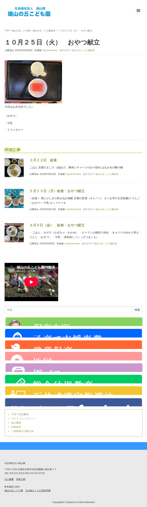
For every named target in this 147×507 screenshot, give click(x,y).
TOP (7, 30)
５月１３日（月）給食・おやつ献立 (57, 191)
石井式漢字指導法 (73, 390)
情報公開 (20, 479)
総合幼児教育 (73, 379)
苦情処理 (16, 426)
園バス (73, 367)
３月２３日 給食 (43, 160)
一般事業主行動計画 (22, 431)
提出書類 (16, 422)
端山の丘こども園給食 (44, 30)
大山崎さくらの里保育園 (38, 490)
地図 (73, 356)
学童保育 (73, 344)
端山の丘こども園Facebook (73, 402)
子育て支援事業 (73, 333)
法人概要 (9, 479)
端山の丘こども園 (21, 30)
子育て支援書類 (20, 414)
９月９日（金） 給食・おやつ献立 (57, 225)
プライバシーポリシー (23, 418)
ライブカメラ (73, 321)
